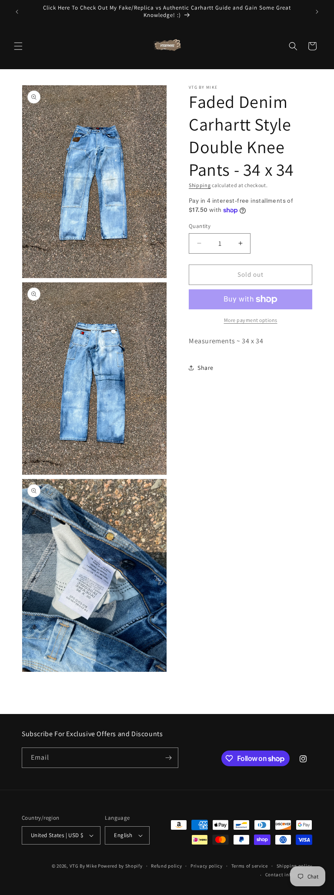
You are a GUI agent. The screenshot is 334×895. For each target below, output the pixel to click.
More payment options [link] (250, 320)
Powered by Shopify (120, 866)
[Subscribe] (168, 758)
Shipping (200, 185)
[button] (18, 46)
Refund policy (166, 866)
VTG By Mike (83, 866)
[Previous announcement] (17, 11)
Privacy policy (206, 866)
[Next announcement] (317, 11)
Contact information (288, 875)
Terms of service (249, 866)
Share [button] (205, 368)
